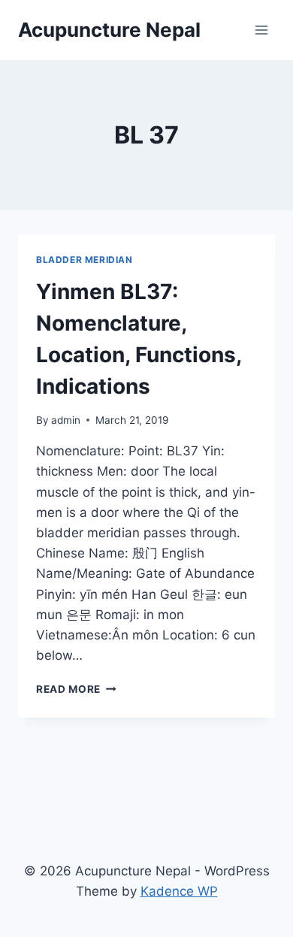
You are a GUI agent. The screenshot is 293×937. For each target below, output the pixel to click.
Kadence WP (179, 891)
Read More (76, 689)
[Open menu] (261, 29)
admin (65, 420)
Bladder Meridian (84, 259)
